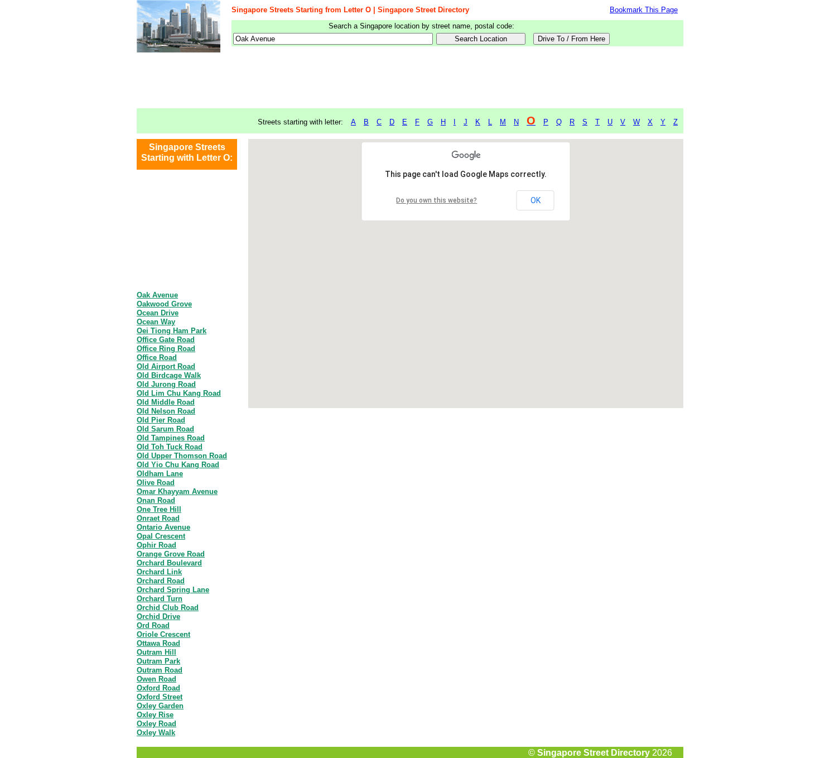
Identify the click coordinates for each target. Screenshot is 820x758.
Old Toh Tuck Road (169, 447)
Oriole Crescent (163, 634)
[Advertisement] (410, 81)
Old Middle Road (166, 402)
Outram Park (158, 661)
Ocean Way (156, 322)
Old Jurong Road (166, 384)
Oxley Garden (160, 706)
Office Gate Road (166, 339)
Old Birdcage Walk (169, 375)
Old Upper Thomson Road (182, 456)
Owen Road (156, 679)
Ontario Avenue (163, 527)
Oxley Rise (155, 715)
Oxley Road (156, 723)
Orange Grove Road (171, 554)
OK (535, 200)
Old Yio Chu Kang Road (178, 464)
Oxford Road (158, 688)
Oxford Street (159, 697)
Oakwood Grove (164, 304)
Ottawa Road (158, 643)
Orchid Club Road (168, 607)
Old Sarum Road (165, 429)
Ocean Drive (158, 313)
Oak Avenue (157, 295)
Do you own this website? (436, 200)
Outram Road (159, 670)
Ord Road (153, 625)
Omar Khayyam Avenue (177, 491)
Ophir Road (156, 545)
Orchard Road (161, 581)
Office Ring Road (166, 348)
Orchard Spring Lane (173, 590)
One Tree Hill (159, 509)
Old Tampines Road (171, 438)
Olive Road (156, 482)
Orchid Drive (158, 616)
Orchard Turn (159, 598)
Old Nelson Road (166, 411)
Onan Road (156, 500)
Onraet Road (158, 518)
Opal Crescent (161, 536)
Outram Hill (156, 652)
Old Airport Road (166, 366)
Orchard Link (159, 572)
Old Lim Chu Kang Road (179, 393)
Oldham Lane (160, 473)
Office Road (157, 357)
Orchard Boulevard (169, 563)
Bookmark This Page (644, 10)
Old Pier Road (161, 420)
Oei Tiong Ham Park (171, 331)
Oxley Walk (156, 732)
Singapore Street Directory (593, 752)
